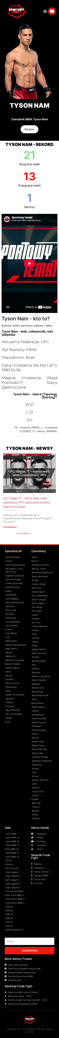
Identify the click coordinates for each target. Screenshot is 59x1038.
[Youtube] (52, 11)
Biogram (29, 129)
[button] (45, 11)
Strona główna (23, 533)
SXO (31, 1031)
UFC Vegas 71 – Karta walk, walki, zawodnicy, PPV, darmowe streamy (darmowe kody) (26, 502)
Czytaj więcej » (10, 527)
